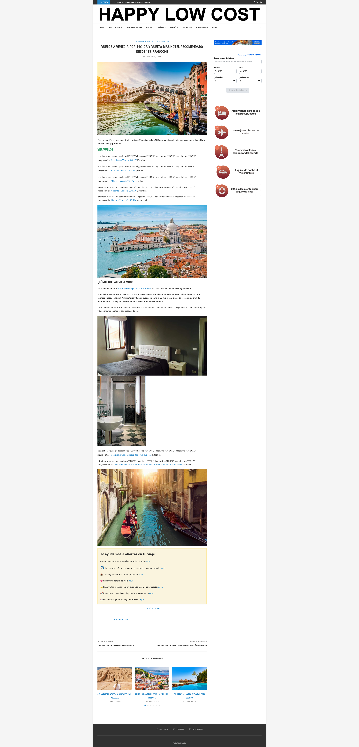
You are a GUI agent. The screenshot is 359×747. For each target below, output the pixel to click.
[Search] (260, 28)
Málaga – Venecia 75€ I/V (123, 180)
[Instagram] (261, 2)
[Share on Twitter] (153, 608)
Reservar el (116, 454)
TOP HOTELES (187, 28)
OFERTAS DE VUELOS (115, 28)
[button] (112, 2)
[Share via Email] (158, 608)
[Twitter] (257, 2)
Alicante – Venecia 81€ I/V (123, 190)
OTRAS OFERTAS (202, 28)
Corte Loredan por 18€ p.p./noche (134, 288)
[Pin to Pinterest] (155, 608)
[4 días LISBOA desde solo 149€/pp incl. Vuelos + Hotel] (152, 678)
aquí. (148, 561)
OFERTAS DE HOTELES (134, 28)
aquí (162, 568)
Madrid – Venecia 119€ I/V (124, 200)
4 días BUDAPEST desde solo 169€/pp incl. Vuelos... (136, 2)
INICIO (102, 28)
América (161, 28)
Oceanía (173, 28)
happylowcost (121, 619)
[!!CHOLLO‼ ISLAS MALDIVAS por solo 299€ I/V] (189, 678)
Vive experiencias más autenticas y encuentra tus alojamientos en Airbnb (148, 464)
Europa (149, 28)
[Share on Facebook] (149, 608)
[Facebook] (254, 2)
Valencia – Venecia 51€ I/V (123, 170)
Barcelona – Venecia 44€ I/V (124, 160)
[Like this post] (147, 608)
